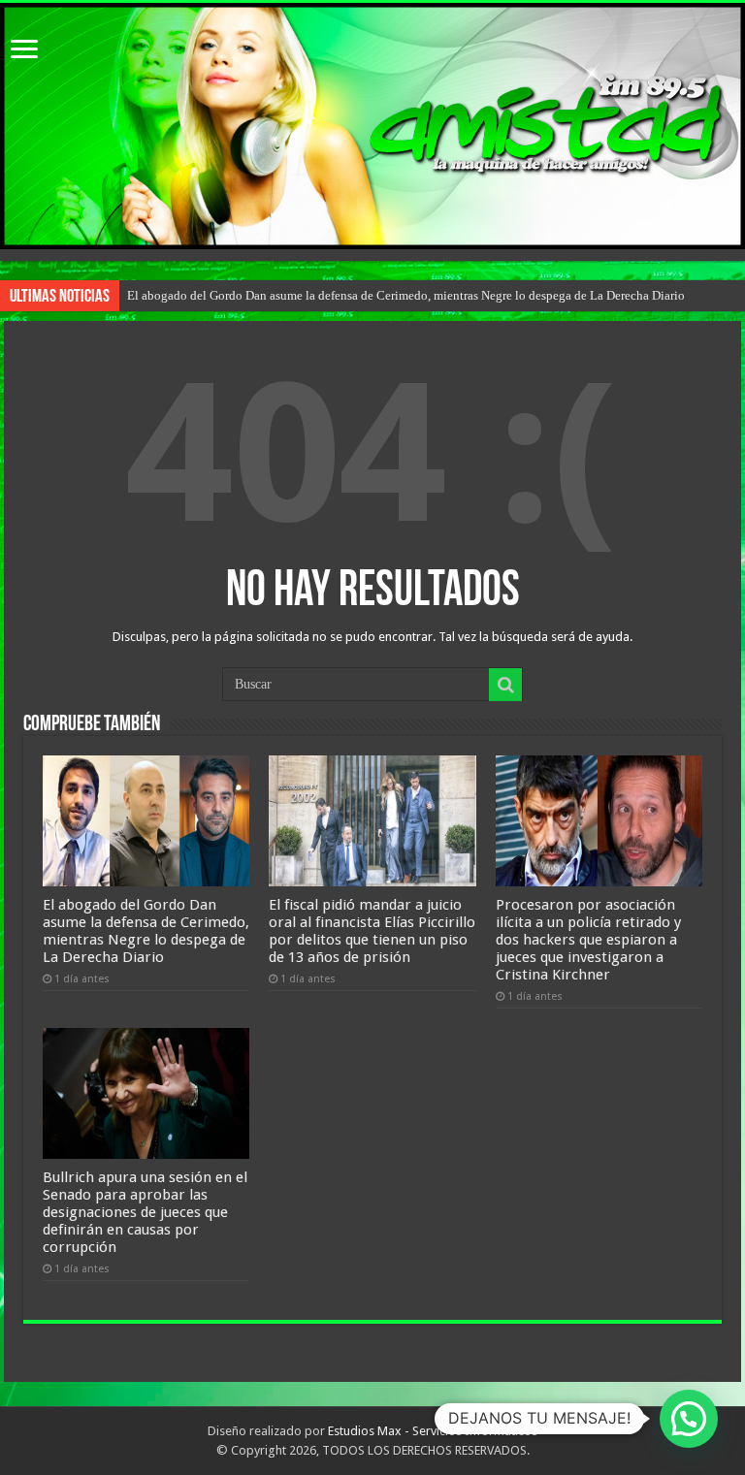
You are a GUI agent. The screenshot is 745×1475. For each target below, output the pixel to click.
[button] (689, 1419)
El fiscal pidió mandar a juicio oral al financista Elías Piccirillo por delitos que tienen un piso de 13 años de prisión (372, 931)
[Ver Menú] (24, 51)
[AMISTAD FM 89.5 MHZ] (372, 126)
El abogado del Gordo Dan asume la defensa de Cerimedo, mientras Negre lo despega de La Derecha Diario (406, 295)
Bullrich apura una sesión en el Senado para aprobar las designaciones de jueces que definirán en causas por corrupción (145, 1212)
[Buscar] (505, 684)
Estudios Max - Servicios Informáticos (432, 1431)
